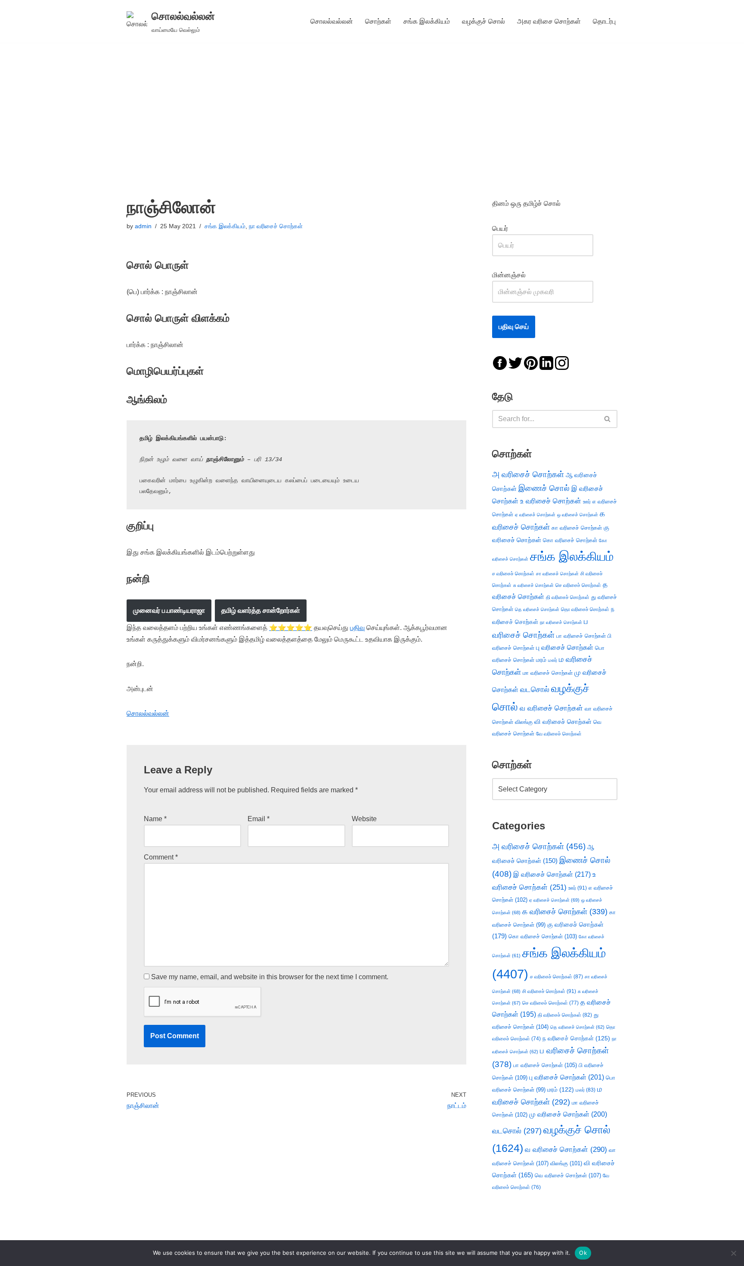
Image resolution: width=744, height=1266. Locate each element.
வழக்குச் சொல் (483, 21)
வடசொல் (534, 689)
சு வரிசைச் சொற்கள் (533, 585)
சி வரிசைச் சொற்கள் (549, 991)
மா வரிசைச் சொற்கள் (548, 673)
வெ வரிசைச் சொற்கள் (568, 1175)
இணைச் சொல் (544, 488)
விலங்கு (524, 722)
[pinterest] (531, 362)
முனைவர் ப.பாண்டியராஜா (169, 610)
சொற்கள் (378, 21)
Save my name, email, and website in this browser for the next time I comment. (269, 977)
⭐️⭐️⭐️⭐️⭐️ (290, 627)
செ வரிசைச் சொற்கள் (578, 585)
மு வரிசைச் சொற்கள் (568, 1114)
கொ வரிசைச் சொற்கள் (570, 540)
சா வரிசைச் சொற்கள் (557, 573)
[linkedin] (546, 362)
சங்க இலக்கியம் (426, 21)
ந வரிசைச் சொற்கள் (576, 1038)
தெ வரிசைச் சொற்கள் (537, 609)
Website (364, 818)
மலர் (552, 660)
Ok (583, 1252)
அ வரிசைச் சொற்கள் (528, 474)
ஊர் (587, 502)
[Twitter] (515, 362)
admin (143, 226)
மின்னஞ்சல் (509, 275)
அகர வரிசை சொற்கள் (549, 21)
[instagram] (562, 362)
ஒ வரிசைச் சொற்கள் (577, 514)
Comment (161, 857)
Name (155, 818)
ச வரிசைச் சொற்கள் (513, 574)
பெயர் (508, 228)
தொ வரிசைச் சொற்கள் (585, 609)
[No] (733, 1253)
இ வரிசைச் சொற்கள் (552, 874)
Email (259, 818)
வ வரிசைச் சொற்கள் (551, 708)
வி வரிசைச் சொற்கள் (563, 721)
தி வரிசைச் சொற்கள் (567, 597)
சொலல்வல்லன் (331, 21)
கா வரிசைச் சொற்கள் (577, 527)
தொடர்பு (604, 21)
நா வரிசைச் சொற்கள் (276, 226)
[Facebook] (500, 362)
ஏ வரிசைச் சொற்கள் (535, 514)
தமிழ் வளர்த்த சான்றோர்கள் (260, 610)
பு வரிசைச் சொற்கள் (564, 647)
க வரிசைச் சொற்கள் (565, 911)
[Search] (607, 419)
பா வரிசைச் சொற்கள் (581, 636)
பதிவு (357, 627)
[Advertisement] (372, 107)
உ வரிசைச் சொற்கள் (550, 501)
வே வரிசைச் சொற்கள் (559, 733)
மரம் (541, 660)
